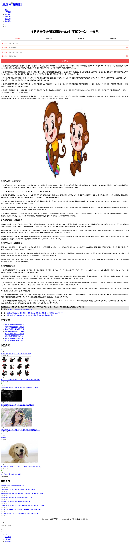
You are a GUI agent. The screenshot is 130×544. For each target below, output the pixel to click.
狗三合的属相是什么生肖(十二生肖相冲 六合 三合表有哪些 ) (21, 466)
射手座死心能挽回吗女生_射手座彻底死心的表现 (17, 501)
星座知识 (8, 12)
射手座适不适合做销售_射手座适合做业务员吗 (16, 497)
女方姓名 (5, 52)
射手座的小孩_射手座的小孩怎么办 (12, 485)
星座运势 (8, 21)
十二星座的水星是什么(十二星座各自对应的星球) (17, 405)
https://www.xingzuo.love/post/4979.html (20, 309)
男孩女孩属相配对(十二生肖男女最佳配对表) (16, 354)
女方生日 (5, 56)
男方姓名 (5, 43)
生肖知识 (8, 14)
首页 (6, 10)
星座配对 (8, 19)
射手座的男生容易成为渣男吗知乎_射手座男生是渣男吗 (19, 513)
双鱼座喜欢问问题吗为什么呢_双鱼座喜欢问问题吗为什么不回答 (22, 505)
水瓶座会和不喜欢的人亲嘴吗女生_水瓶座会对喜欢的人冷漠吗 (22, 493)
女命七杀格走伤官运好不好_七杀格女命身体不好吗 (18, 489)
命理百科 (8, 16)
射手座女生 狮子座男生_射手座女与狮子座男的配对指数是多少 (22, 509)
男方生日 (5, 47)
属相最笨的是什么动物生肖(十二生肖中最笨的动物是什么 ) (20, 430)
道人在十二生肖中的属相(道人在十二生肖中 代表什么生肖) (20, 380)
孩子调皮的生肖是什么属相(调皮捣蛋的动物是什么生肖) (19, 387)
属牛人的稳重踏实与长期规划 (11, 474)
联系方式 (4, 437)
